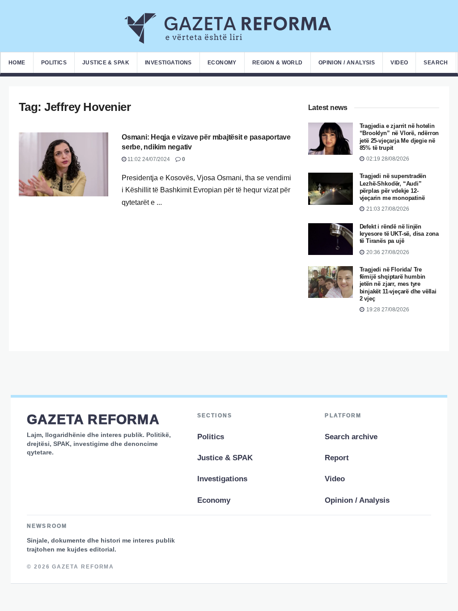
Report (337, 458)
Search (436, 62)
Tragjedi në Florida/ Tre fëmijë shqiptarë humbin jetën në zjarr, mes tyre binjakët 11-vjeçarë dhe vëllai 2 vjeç (398, 284)
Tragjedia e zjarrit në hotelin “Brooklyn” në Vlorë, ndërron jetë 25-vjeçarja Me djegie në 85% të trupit (399, 137)
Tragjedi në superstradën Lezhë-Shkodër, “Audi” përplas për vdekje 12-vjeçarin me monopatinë (393, 187)
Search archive (351, 437)
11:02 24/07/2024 (148, 159)
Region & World (277, 62)
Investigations (168, 62)
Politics (54, 62)
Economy (222, 62)
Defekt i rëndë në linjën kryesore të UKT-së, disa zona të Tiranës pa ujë (399, 234)
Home (16, 62)
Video (399, 62)
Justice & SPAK (105, 62)
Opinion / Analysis (346, 62)
